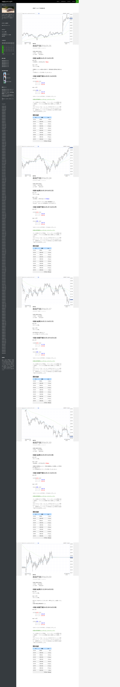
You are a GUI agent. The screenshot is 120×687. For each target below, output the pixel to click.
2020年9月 (4, 110)
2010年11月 (4, 287)
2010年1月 (4, 302)
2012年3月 (4, 263)
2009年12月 (4, 303)
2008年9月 (4, 326)
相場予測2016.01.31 (42, 45)
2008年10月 (4, 324)
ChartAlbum (63, 1)
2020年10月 (4, 109)
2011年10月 (4, 270)
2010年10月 (4, 288)
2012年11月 (4, 251)
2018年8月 (4, 148)
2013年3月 (4, 245)
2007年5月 (4, 350)
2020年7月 (4, 113)
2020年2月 (4, 121)
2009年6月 (4, 312)
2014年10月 (4, 217)
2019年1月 (4, 140)
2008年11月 (4, 323)
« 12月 (3, 53)
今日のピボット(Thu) (5, 92)
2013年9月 (4, 236)
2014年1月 (4, 230)
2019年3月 (4, 137)
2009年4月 (4, 315)
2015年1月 (4, 212)
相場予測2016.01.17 (42, 309)
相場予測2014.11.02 (5, 89)
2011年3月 (4, 281)
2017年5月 (4, 170)
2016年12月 (4, 178)
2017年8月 (4, 166)
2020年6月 (4, 115)
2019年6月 (4, 133)
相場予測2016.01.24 (42, 178)
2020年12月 (4, 106)
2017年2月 (4, 175)
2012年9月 (4, 254)
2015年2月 (4, 211)
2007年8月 (4, 345)
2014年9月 (4, 218)
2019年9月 (4, 128)
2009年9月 (4, 308)
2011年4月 (4, 279)
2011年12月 (4, 267)
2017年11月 (4, 161)
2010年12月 (4, 285)
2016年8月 (4, 184)
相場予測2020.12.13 (5, 63)
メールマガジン (4, 33)
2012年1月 (4, 266)
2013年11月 (4, 233)
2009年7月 (4, 311)
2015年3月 (4, 209)
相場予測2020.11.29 (5, 66)
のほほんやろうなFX (7, 1)
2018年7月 (4, 149)
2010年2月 (4, 300)
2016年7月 (4, 185)
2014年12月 (4, 214)
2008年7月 (4, 329)
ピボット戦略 (4, 31)
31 (2, 52)
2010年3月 (4, 299)
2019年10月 (4, 127)
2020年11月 (4, 107)
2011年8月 (4, 273)
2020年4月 (4, 118)
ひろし (11, 89)
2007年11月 (4, 341)
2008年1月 (4, 338)
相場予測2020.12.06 (5, 65)
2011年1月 (4, 284)
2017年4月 (4, 172)
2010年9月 (4, 290)
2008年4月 (4, 333)
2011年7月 (4, 275)
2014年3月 (4, 227)
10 (2, 47)
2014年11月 (4, 215)
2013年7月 (4, 239)
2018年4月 (4, 154)
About (58, 1)
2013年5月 (4, 242)
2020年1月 (4, 122)
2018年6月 (4, 151)
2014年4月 (4, 226)
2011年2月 (4, 282)
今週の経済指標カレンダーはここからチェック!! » (44, 99)
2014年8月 (4, 220)
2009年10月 (4, 306)
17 (2, 49)
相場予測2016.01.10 (42, 442)
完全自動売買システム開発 (6, 34)
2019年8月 (4, 130)
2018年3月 (4, 155)
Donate (73, 1)
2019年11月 (4, 125)
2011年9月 (4, 272)
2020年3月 (4, 119)
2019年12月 (4, 124)
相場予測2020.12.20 (5, 62)
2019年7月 (4, 131)
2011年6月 (4, 276)
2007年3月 (4, 353)
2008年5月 (4, 332)
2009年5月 (4, 314)
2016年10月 (4, 181)
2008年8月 (4, 327)
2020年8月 (4, 112)
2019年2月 (4, 139)
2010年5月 (4, 296)
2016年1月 (4, 194)
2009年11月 (4, 305)
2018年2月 (4, 157)
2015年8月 (4, 202)
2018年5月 (4, 152)
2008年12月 (4, 321)
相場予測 (34, 43)
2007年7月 (4, 347)
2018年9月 (4, 146)
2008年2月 (4, 336)
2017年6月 (4, 169)
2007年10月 (4, 342)
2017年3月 (4, 173)
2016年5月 (4, 188)
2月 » (13, 53)
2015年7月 (4, 203)
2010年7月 (4, 293)
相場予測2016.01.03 (42, 577)
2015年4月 (4, 208)
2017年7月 (4, 167)
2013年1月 (4, 248)
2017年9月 (4, 164)
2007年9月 (4, 344)
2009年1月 (4, 320)
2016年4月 (4, 190)
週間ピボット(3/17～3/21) (6, 98)
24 (2, 50)
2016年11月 (4, 179)
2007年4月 (4, 351)
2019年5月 (4, 134)
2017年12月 (4, 160)
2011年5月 (4, 278)
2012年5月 (4, 260)
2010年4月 (4, 297)
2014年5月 (4, 224)
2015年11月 (4, 197)
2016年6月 (4, 187)
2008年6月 (4, 330)
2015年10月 (4, 199)
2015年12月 (4, 196)
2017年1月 (4, 176)
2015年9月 (4, 200)
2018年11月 (4, 143)
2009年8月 (4, 309)
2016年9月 (4, 182)
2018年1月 (4, 158)
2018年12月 (4, 142)
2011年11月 (4, 269)
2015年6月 (4, 205)
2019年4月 (4, 136)
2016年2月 (4, 193)
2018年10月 (4, 145)
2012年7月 (4, 257)
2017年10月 (4, 163)
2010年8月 (4, 291)
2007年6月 (4, 348)
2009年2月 (4, 318)
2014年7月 (4, 221)
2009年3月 (4, 317)
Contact (69, 1)
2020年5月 (4, 116)
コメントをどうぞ (43, 48)
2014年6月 (4, 223)
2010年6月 (4, 294)
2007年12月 (4, 339)
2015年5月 (4, 206)
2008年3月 (4, 335)
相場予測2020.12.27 (5, 60)
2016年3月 (4, 191)
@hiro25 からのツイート (6, 25)
